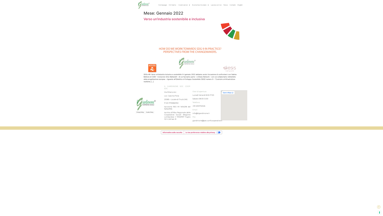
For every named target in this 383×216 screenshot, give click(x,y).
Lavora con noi (216, 5)
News (225, 5)
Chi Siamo (172, 5)
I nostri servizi (183, 5)
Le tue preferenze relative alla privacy (200, 132)
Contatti (233, 5)
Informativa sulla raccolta (172, 132)
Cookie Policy (149, 112)
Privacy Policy (140, 112)
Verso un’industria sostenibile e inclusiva (174, 19)
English (240, 5)
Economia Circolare (199, 5)
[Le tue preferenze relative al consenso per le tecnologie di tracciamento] (379, 212)
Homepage (162, 5)
